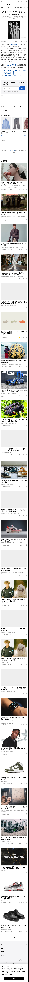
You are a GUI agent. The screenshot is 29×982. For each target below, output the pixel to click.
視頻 (21, 7)
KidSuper (3, 131)
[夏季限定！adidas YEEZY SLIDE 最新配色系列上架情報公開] (14, 321)
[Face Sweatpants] (17, 123)
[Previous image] (3, 30)
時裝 (2, 7)
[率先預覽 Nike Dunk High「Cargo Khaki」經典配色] (14, 767)
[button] (26, 41)
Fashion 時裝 (3, 41)
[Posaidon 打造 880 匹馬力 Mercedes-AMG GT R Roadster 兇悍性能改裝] (14, 380)
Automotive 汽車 (4, 396)
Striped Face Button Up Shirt (5, 133)
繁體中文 (14, 963)
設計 (11, 7)
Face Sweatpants (15, 132)
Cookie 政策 (13, 962)
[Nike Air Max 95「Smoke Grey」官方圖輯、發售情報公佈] (14, 886)
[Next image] (25, 30)
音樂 (15, 7)
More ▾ (14, 937)
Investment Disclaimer (21, 962)
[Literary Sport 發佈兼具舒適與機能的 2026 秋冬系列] (14, 233)
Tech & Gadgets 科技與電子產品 (7, 723)
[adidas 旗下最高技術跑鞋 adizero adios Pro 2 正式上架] (14, 529)
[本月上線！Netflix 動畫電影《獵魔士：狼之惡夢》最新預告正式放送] (14, 291)
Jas (2, 99)
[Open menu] (26, 4)
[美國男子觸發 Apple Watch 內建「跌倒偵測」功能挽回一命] (14, 707)
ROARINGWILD (13, 44)
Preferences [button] (11, 974)
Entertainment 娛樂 (4, 308)
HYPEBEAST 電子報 (10, 65)
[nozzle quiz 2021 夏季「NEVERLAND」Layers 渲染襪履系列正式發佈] (14, 856)
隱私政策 (16, 91)
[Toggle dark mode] (24, 4)
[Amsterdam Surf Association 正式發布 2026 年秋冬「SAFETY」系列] (14, 262)
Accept (14, 978)
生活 (18, 7)
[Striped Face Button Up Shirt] (6, 123)
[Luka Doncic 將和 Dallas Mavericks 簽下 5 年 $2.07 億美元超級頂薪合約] (14, 438)
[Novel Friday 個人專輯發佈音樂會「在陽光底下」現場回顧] (14, 558)
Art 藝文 (2, 366)
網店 (27, 7)
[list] (14, 30)
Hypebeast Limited (7, 959)
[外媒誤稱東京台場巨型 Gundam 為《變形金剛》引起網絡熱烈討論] (14, 499)
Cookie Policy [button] (6, 972)
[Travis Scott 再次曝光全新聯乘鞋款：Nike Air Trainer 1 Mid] (14, 738)
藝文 (8, 7)
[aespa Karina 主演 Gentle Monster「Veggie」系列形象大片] (14, 172)
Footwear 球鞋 (4, 337)
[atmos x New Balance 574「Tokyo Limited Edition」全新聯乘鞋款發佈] (14, 409)
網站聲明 (4, 962)
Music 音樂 (3, 576)
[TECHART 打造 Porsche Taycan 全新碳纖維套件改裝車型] (14, 827)
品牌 (24, 7)
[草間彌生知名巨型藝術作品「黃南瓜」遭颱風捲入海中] (14, 350)
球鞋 (5, 7)
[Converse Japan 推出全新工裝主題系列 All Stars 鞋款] (14, 470)
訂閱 (22, 88)
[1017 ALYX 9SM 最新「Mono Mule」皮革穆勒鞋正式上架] (14, 915)
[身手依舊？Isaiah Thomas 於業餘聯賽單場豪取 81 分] (14, 618)
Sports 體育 (3, 454)
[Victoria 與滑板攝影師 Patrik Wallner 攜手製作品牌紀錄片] (14, 796)
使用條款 (12, 91)
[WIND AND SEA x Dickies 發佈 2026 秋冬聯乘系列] (14, 202)
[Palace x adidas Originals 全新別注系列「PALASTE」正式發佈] (14, 589)
